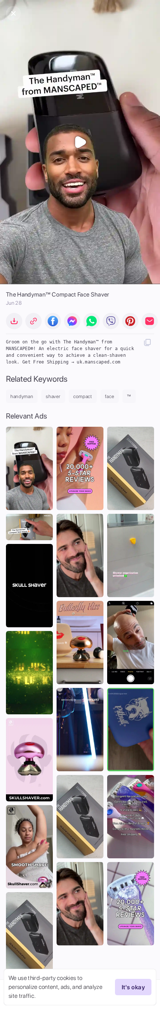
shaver (53, 396)
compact (82, 396)
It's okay (133, 987)
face (110, 396)
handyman (21, 396)
